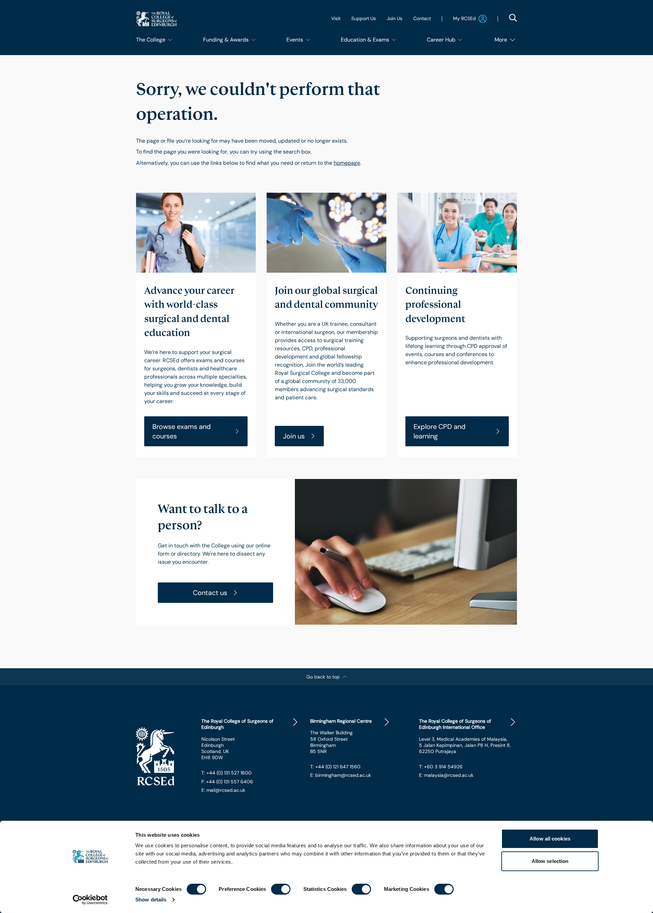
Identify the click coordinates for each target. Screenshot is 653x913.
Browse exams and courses (181, 431)
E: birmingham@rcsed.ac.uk (340, 775)
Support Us (363, 18)
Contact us (210, 592)
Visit (335, 18)
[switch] (280, 889)
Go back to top (323, 677)
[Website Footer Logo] (163, 756)
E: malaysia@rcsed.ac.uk (446, 775)
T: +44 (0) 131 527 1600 (226, 773)
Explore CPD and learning (440, 431)
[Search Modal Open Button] (513, 18)
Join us (294, 436)
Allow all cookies (550, 839)
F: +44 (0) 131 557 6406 (227, 782)
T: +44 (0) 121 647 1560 (335, 767)
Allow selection (550, 861)
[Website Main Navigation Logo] (156, 18)
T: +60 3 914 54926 (441, 767)
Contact (422, 18)
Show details (150, 899)
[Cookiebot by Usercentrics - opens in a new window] (90, 900)
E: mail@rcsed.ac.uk (223, 790)
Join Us (394, 18)
